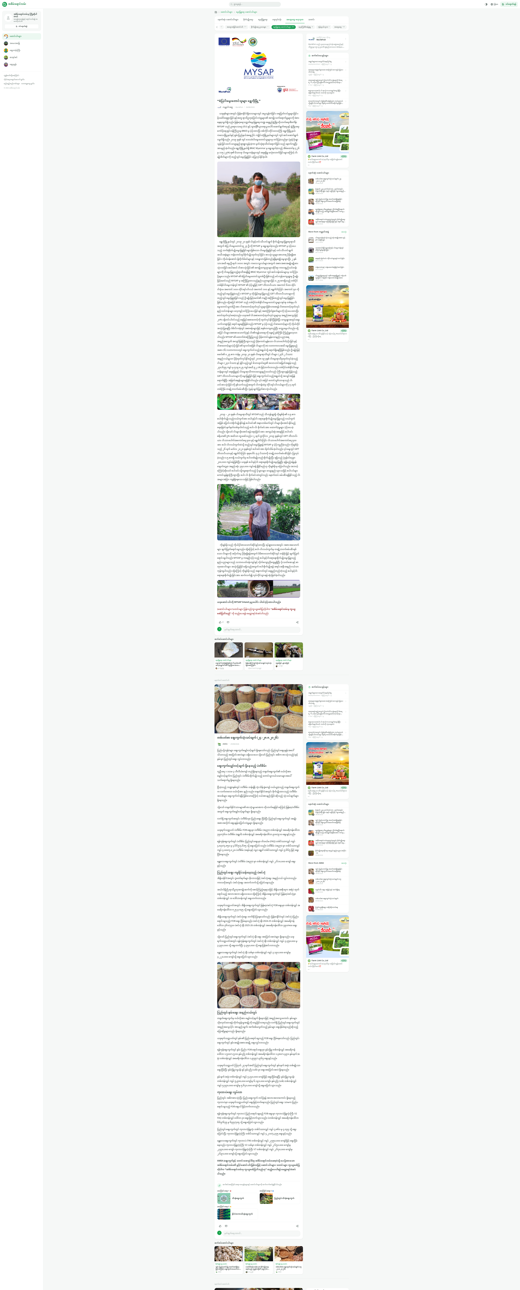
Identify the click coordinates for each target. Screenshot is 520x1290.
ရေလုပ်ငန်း (277, 20)
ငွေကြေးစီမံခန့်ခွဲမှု (306, 27)
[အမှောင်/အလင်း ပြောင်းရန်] (486, 4)
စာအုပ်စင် (13, 57)
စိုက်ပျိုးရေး (248, 20)
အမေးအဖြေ (15, 43)
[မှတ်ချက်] (228, 622)
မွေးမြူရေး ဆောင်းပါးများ (246, 12)
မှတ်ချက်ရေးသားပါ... (233, 630)
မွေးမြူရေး (263, 20)
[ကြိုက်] (220, 1226)
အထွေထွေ (339, 27)
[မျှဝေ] (297, 622)
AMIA (225, 744)
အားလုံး (344, 232)
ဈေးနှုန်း (13, 64)
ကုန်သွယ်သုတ (324, 27)
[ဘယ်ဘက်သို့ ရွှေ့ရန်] (218, 27)
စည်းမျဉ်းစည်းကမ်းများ (12, 83)
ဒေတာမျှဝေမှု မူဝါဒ (28, 83)
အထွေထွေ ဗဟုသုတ (294, 20)
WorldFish (239, 107)
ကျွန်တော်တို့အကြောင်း (11, 75)
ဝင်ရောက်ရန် (23, 26)
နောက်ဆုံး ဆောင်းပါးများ (228, 20)
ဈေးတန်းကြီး (15, 50)
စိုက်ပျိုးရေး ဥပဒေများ (260, 27)
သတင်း (311, 20)
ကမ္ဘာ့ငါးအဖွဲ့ (228, 107)
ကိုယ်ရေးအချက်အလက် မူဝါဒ (14, 79)
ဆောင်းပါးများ (16, 36)
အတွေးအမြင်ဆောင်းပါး (236, 27)
